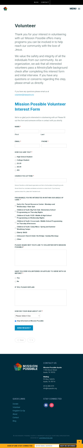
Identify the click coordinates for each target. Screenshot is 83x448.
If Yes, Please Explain (24, 287)
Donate (15, 404)
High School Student (24, 157)
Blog (36, 2)
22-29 (19, 163)
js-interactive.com (46, 438)
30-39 (19, 167)
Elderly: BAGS (22, 232)
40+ (18, 170)
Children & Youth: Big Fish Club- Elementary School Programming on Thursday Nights (36, 211)
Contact (45, 2)
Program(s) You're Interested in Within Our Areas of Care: (39, 199)
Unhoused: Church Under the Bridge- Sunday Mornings (38, 236)
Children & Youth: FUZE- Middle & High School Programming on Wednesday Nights (34, 217)
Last (42, 134)
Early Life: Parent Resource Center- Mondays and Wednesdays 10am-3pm (36, 205)
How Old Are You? (23, 152)
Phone (45, 141)
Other (19, 239)
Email (18, 141)
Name (18, 127)
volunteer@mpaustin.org (24, 95)
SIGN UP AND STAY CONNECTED (19, 446)
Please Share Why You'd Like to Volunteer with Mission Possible (40, 246)
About (15, 414)
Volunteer (16, 407)
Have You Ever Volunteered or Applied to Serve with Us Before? (40, 272)
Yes (18, 278)
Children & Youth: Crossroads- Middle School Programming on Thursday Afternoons (39, 222)
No (18, 281)
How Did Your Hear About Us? (29, 311)
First (17, 134)
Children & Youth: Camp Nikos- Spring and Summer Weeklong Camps (36, 228)
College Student (23, 160)
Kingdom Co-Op (19, 411)
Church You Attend (24, 176)
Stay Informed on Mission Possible (30, 321)
